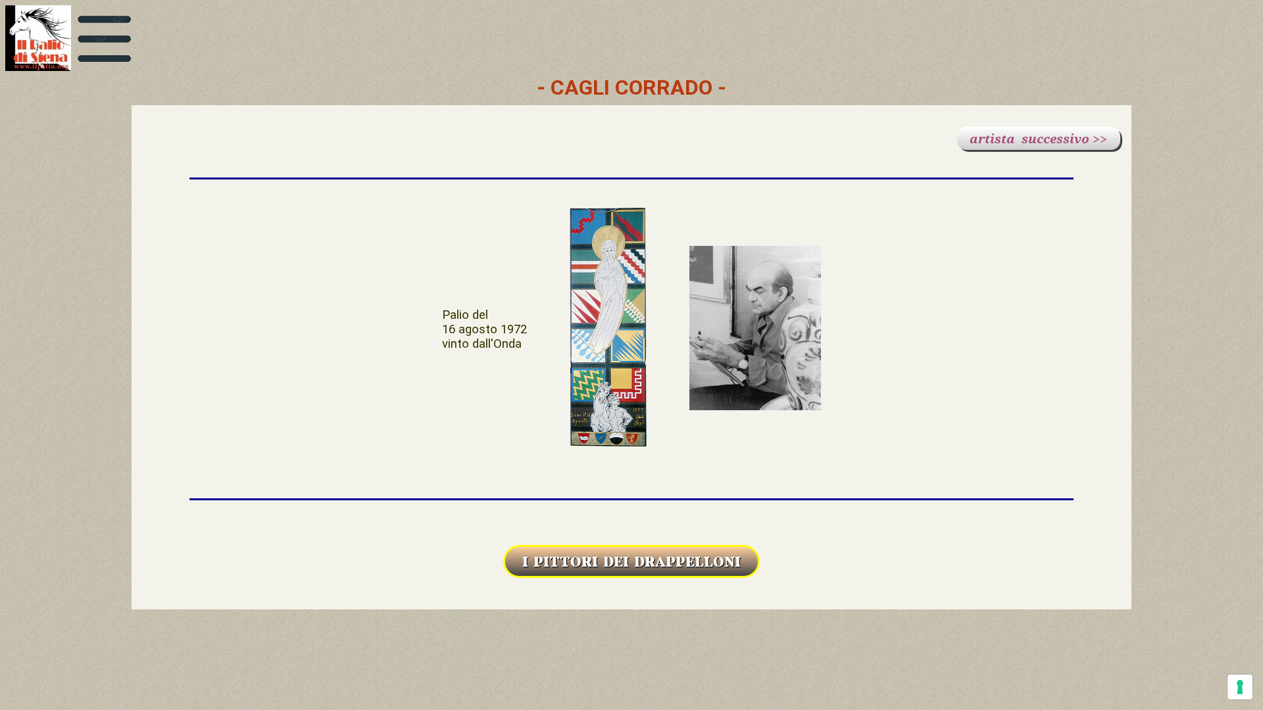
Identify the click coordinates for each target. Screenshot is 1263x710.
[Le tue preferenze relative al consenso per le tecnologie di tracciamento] (1239, 686)
